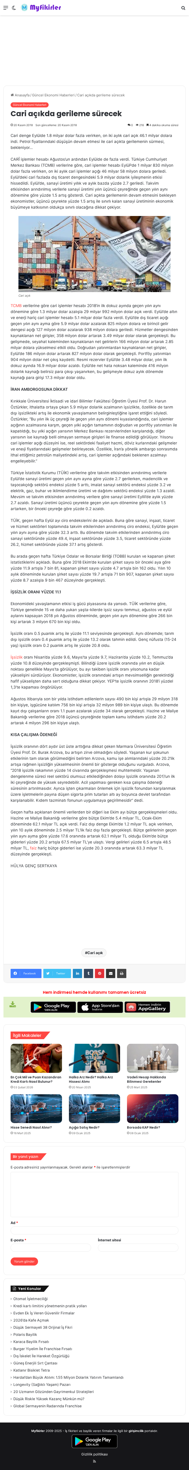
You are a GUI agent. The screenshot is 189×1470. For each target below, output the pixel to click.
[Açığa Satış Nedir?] (94, 1108)
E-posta (18, 1240)
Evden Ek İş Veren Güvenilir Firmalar (44, 1313)
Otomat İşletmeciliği (30, 1299)
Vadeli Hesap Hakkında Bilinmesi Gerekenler (146, 1079)
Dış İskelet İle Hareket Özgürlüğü (41, 1356)
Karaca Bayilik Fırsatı (31, 1342)
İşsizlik (17, 657)
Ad (14, 1223)
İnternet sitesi (109, 1240)
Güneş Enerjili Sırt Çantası (35, 1363)
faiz (33, 848)
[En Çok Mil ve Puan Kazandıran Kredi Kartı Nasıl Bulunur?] (36, 1058)
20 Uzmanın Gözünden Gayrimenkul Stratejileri (53, 1392)
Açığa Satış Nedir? (84, 1127)
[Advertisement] (94, 51)
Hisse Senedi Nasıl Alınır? (31, 1127)
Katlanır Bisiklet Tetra (31, 1370)
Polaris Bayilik (25, 1334)
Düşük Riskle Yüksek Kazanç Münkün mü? (48, 1399)
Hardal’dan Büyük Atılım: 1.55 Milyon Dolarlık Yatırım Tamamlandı (68, 1377)
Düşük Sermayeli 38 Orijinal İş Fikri (42, 1327)
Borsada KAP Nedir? (143, 1127)
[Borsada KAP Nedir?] (152, 1108)
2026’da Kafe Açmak (31, 1320)
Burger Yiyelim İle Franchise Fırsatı (42, 1349)
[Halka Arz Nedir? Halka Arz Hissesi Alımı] (94, 1058)
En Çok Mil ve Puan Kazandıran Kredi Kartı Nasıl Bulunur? (36, 1079)
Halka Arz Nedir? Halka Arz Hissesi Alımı (91, 1079)
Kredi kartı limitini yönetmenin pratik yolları (50, 1306)
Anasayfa (22, 95)
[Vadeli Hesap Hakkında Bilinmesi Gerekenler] (152, 1058)
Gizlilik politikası (94, 1454)
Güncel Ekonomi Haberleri (53, 95)
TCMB (16, 305)
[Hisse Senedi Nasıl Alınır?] (36, 1108)
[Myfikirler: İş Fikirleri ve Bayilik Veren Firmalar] (41, 7)
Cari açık (95, 952)
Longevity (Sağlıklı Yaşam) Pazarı (42, 1384)
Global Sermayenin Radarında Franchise (47, 1406)
